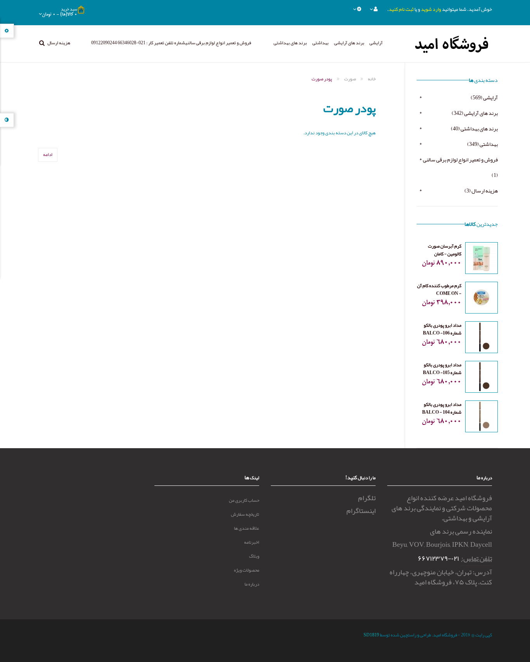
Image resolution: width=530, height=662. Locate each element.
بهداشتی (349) (482, 144)
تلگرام (367, 498)
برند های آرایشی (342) (475, 112)
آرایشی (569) (484, 97)
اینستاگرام (361, 511)
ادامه (47, 154)
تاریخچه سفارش (245, 514)
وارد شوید (431, 9)
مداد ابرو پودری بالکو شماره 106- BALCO (442, 329)
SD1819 (371, 634)
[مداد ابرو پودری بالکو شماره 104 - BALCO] (481, 418)
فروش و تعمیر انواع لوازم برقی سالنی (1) (460, 167)
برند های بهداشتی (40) (474, 128)
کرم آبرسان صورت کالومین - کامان (444, 249)
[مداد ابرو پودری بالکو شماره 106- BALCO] (481, 338)
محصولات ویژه (246, 570)
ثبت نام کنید (401, 9)
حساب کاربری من (244, 500)
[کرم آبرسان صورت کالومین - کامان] (481, 259)
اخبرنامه (251, 542)
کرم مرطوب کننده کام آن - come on (439, 289)
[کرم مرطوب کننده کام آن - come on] (481, 299)
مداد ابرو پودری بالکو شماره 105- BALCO (442, 368)
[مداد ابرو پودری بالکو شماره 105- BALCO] (481, 378)
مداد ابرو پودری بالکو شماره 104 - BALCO (441, 408)
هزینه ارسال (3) (481, 190)
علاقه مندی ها (246, 528)
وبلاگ (254, 556)
